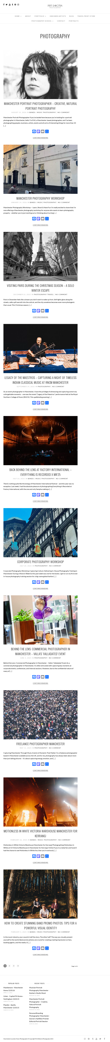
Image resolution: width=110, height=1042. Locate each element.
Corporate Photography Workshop (40, 562)
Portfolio (39, 16)
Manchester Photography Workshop (40, 198)
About (28, 16)
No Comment (64, 112)
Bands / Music (36, 112)
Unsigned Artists (58, 16)
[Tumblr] (12, 5)
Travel (50, 294)
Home (17, 16)
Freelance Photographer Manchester (40, 744)
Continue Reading (40, 137)
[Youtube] (10, 5)
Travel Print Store (86, 16)
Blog (71, 16)
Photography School (42, 21)
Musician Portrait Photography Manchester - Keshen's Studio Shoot (39, 990)
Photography (49, 112)
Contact (61, 21)
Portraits (74, 21)
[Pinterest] (15, 5)
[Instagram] (18, 5)
